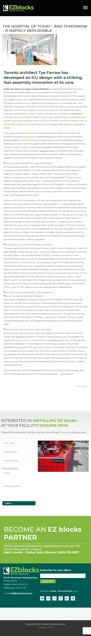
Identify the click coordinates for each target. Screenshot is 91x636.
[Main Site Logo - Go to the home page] (18, 8)
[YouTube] (42, 598)
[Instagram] (48, 598)
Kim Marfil (52, 631)
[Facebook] (61, 598)
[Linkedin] (73, 598)
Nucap (29, 266)
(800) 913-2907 (68, 552)
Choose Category (10, 468)
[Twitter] (54, 598)
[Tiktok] (67, 598)
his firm (29, 140)
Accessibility (42, 627)
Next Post (82, 386)
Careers (51, 627)
